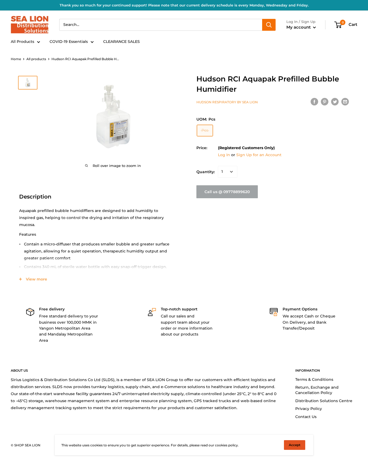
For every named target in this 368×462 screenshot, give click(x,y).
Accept (294, 445)
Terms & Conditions (314, 379)
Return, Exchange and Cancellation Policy (317, 390)
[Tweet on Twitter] (335, 101)
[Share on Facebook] (314, 101)
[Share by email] (345, 101)
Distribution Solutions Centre (323, 400)
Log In (224, 154)
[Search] (269, 25)
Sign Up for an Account (259, 154)
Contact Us (306, 416)
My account (299, 27)
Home (16, 59)
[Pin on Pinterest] (324, 101)
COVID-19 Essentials (69, 41)
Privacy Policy (308, 408)
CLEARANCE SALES (121, 41)
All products (36, 59)
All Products (22, 41)
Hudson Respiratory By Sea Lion (227, 102)
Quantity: (205, 171)
